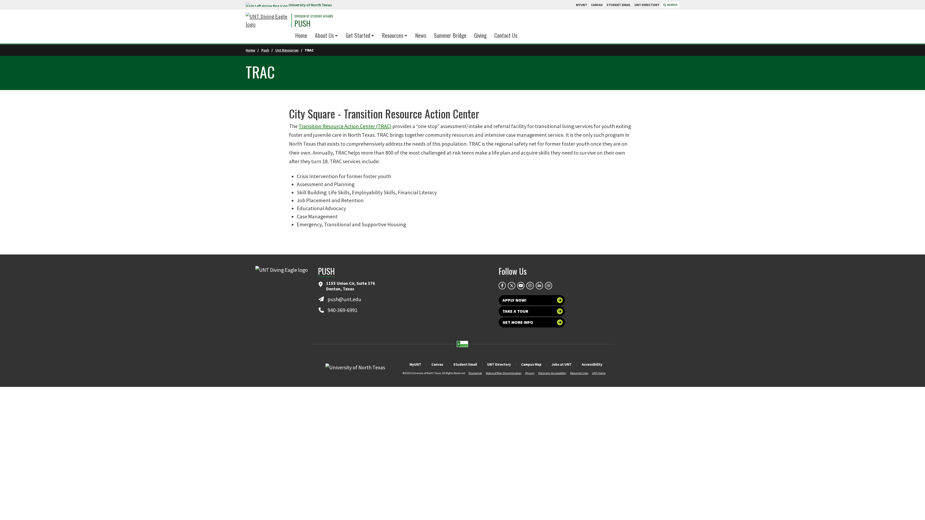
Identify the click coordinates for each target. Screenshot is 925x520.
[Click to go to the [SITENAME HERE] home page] (267, 20)
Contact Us (505, 35)
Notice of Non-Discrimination (504, 373)
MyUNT (415, 364)
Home (301, 35)
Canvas (437, 364)
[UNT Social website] (548, 285)
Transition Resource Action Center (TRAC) (345, 126)
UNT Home (599, 373)
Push (265, 50)
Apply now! (514, 300)
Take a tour (515, 311)
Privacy (530, 373)
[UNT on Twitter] (511, 285)
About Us (324, 35)
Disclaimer (475, 373)
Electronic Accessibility (552, 373)
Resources (392, 35)
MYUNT (581, 5)
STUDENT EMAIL (619, 5)
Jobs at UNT (562, 364)
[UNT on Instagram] (530, 285)
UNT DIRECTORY (646, 5)
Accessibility (592, 364)
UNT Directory (499, 364)
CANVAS (597, 5)
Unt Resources (287, 50)
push (302, 23)
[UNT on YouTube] (520, 285)
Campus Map (531, 364)
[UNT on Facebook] (502, 285)
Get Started (358, 35)
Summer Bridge (450, 35)
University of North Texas (310, 4)
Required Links (579, 373)
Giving (480, 35)
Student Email (465, 364)
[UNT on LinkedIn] (539, 285)
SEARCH (672, 4)
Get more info (517, 322)
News (420, 35)
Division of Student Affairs (313, 16)
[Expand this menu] (336, 36)
